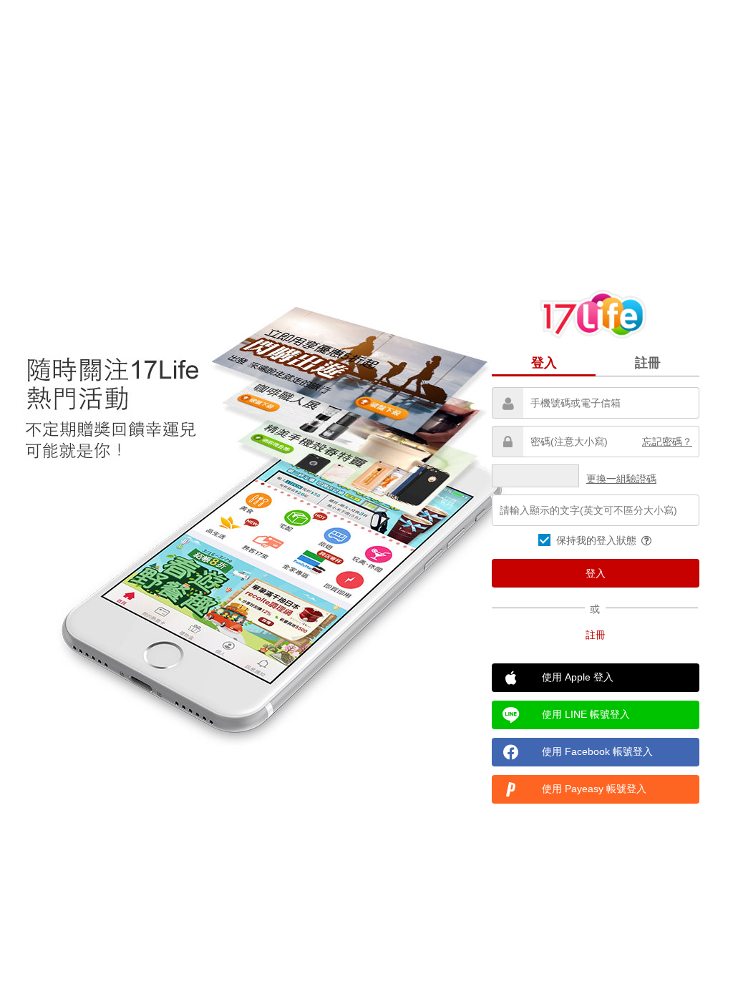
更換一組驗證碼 (621, 478)
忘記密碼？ (667, 441)
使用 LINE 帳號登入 (586, 714)
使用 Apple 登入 (577, 677)
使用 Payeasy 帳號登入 (594, 788)
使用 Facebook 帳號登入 (597, 751)
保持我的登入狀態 (597, 540)
